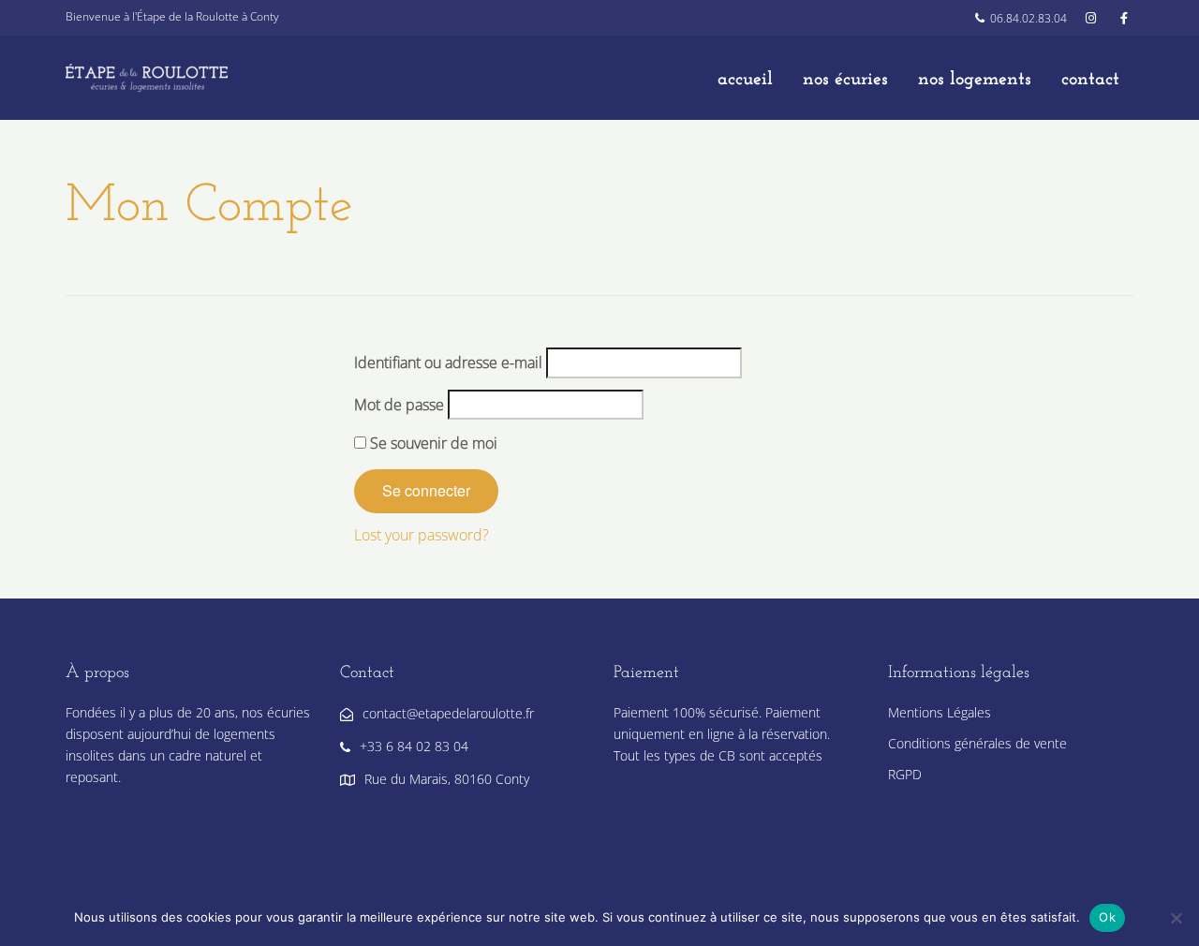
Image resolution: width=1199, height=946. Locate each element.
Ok (1107, 916)
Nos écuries (845, 79)
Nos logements (974, 79)
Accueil (745, 79)
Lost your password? (421, 535)
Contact (1090, 79)
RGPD (905, 774)
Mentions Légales (939, 712)
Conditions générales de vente (977, 743)
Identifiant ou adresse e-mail (448, 362)
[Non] (1175, 918)
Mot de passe (399, 404)
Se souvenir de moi (431, 443)
